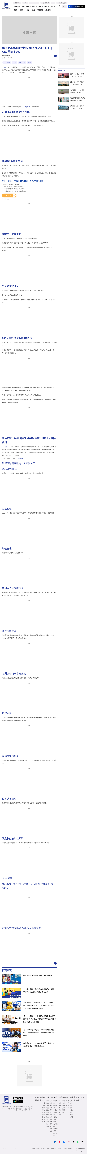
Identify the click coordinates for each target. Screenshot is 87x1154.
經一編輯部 (6, 56)
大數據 (60, 1106)
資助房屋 (47, 1111)
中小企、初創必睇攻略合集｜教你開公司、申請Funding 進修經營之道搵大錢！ (39, 990)
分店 (29, 62)
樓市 (33, 6)
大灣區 (55, 1124)
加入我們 (47, 10)
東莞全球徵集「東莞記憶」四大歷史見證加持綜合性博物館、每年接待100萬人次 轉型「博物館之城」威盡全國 (77, 75)
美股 (43, 1103)
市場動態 (55, 1102)
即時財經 (17, 6)
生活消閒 (67, 1106)
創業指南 (55, 1113)
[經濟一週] (6, 5)
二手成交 (47, 1106)
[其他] (55, 56)
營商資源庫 (55, 1118)
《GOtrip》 (8, 1108)
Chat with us (63, 1151)
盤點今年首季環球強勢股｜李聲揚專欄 (37, 975)
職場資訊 (63, 1106)
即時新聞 (71, 1116)
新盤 (47, 1114)
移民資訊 (71, 1111)
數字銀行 (51, 1116)
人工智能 (60, 1102)
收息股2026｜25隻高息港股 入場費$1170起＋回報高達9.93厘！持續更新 (77, 91)
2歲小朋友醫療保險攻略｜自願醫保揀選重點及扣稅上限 (77, 99)
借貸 (51, 1119)
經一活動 (55, 1134)
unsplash (27, 107)
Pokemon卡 (34, 3)
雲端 (60, 1114)
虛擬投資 (43, 1116)
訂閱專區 (40, 10)
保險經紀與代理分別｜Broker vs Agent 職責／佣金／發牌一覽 (77, 107)
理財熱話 (51, 1130)
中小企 (55, 1110)
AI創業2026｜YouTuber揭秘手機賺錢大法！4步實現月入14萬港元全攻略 (39, 1044)
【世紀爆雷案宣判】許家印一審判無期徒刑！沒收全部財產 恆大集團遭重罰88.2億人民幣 (39, 1032)
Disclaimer (72, 1151)
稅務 (51, 1121)
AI (53, 3)
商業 (45, 6)
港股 (43, 1101)
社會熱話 (71, 1106)
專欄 (33, 10)
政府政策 (71, 1102)
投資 (27, 6)
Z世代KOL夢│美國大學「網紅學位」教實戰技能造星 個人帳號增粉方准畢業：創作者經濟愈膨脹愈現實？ (77, 83)
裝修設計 (47, 1118)
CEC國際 (7, 62)
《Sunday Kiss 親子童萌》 (15, 1110)
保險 (51, 1105)
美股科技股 (45, 3)
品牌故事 (55, 1106)
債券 (43, 1107)
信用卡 (51, 1125)
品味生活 (67, 1102)
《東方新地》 (27, 1108)
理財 (39, 6)
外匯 (43, 1105)
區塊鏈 (60, 1111)
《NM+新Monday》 (17, 1108)
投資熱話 (43, 1120)
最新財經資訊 (62, 3)
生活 (21, 10)
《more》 (4, 1110)
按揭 (47, 1121)
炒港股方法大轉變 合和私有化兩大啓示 (22, 928)
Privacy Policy (81, 1151)
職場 (15, 10)
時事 (27, 10)
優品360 (22, 62)
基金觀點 (43, 1111)
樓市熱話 (47, 1125)
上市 (14, 62)
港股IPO (17, 3)
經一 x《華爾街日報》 (77, 6)
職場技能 (63, 1102)
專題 (23, 6)
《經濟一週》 (27, 1110)
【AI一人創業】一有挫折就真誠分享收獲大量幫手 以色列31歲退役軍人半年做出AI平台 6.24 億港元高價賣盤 (39, 1019)
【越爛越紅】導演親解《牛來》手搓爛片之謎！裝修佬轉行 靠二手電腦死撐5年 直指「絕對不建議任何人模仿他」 (39, 1005)
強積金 (51, 1111)
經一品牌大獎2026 (55, 1129)
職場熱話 (63, 1111)
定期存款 (51, 1102)
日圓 (25, 3)
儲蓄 (51, 1107)
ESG (54, 1121)
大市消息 (47, 1102)
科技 (52, 6)
